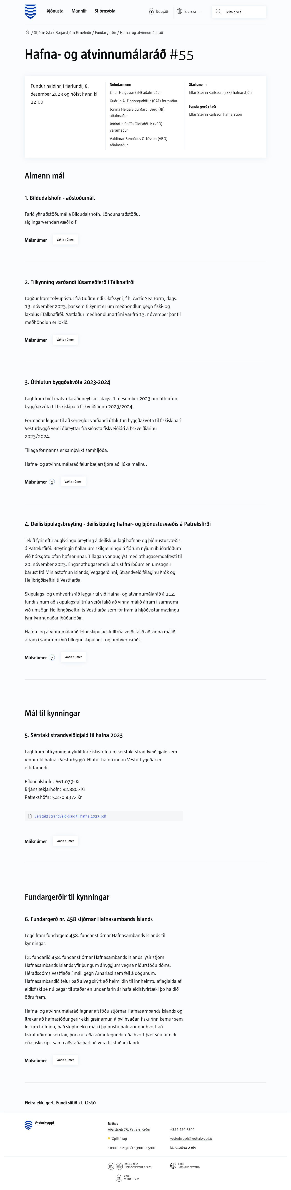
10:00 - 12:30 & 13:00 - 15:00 (131, 1148)
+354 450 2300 (182, 1129)
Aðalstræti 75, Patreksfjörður (129, 1129)
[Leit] (219, 12)
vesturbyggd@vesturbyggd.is (191, 1138)
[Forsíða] (30, 12)
